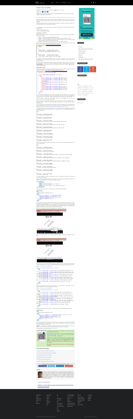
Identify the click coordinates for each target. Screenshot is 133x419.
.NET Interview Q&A (81, 400)
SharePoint (38, 403)
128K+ (93, 70)
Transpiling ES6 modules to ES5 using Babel (44, 357)
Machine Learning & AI (71, 403)
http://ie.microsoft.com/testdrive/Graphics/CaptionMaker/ (45, 99)
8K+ (87, 70)
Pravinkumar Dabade (44, 10)
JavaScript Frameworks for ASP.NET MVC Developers (45, 350)
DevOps (68, 398)
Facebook (90, 397)
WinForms (58, 411)
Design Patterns (80, 397)
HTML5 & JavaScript (60, 10)
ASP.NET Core (38, 398)
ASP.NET (37, 397)
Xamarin (68, 400)
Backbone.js (48, 401)
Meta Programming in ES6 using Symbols (43, 359)
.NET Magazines (63, 2)
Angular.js (90, 91)
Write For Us (89, 416)
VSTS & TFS (90, 89)
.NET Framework (59, 404)
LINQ (57, 401)
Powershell (69, 401)
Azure (79, 91)
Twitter (89, 398)
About (69, 2)
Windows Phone (70, 406)
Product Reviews (80, 404)
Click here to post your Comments (43, 387)
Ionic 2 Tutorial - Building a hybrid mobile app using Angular (46, 352)
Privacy (93, 416)
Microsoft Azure (70, 397)
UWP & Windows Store (71, 404)
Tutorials (52, 2)
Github (89, 400)
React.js (79, 93)
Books (79, 403)
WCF (81, 89)
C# (57, 397)
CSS (47, 404)
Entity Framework (84, 91)
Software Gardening (81, 398)
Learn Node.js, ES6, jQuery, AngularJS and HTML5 (45, 361)
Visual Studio (85, 89)
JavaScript (87, 93)
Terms (96, 416)
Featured (57, 2)
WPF (78, 89)
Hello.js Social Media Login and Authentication (44, 355)
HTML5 (92, 93)
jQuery (83, 93)
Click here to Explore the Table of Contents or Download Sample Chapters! (60, 345)
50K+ (80, 70)
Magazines (79, 401)
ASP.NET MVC (38, 400)
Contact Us (85, 416)
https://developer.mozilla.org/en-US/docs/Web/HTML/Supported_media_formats (54, 106)
